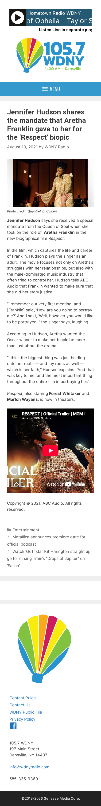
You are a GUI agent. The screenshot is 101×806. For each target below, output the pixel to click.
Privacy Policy (22, 719)
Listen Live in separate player (68, 29)
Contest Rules (22, 698)
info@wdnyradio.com (29, 767)
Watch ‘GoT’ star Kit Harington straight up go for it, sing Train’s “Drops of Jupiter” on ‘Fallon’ (48, 558)
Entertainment (25, 530)
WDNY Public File (25, 712)
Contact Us (20, 705)
